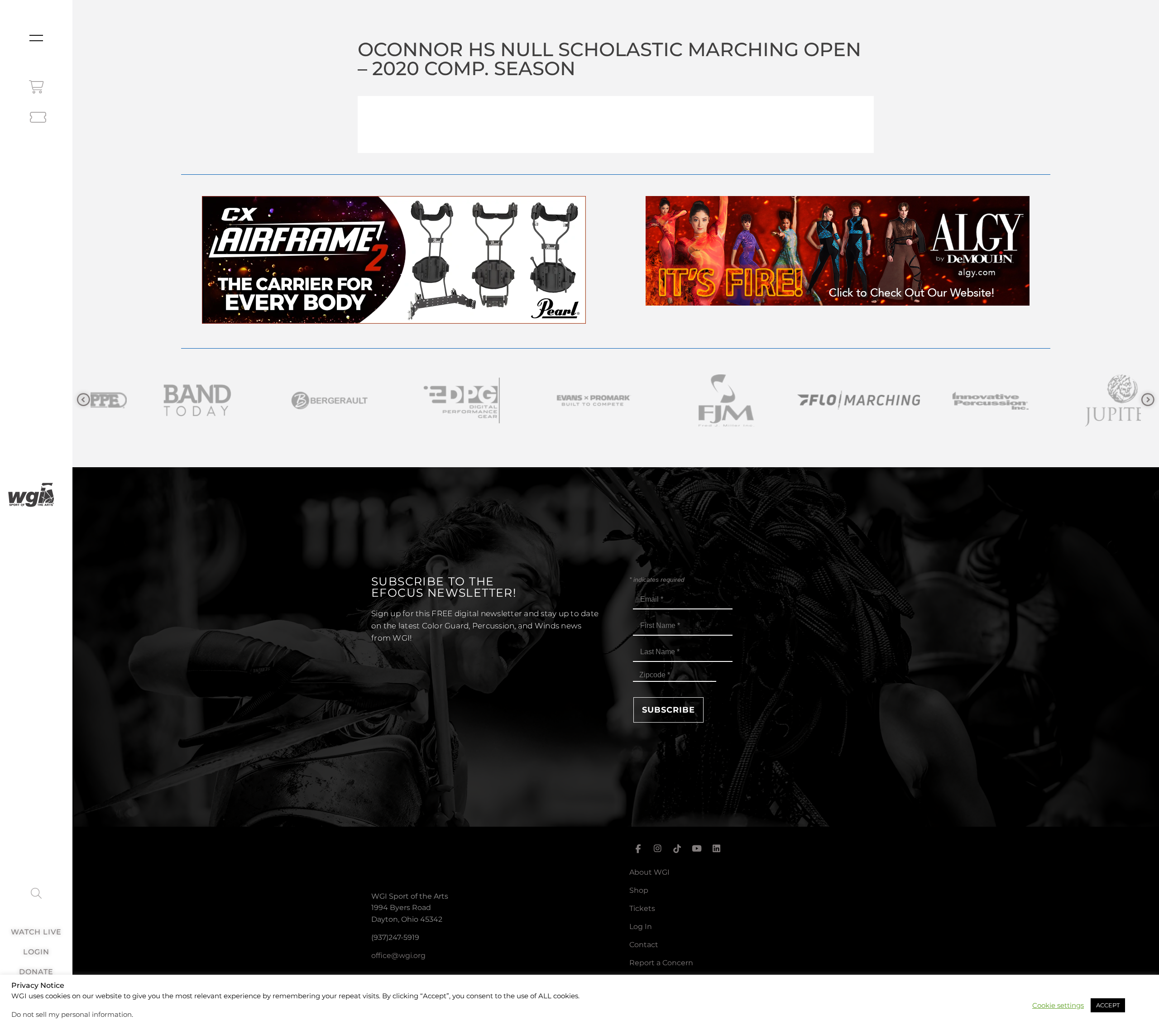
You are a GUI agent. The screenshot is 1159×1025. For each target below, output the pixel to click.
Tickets (642, 908)
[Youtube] (696, 848)
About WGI (649, 872)
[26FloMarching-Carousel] (680, 400)
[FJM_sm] (548, 400)
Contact (643, 944)
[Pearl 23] (394, 321)
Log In (640, 926)
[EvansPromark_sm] (416, 400)
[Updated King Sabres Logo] (1077, 400)
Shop (638, 890)
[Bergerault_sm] (152, 400)
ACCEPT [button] (1108, 1005)
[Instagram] (657, 848)
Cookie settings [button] (1058, 1005)
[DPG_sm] (284, 400)
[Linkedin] (716, 848)
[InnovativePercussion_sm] (813, 400)
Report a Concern (661, 962)
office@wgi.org (398, 955)
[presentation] (83, 400)
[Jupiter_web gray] (945, 400)
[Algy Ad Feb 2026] (838, 303)
